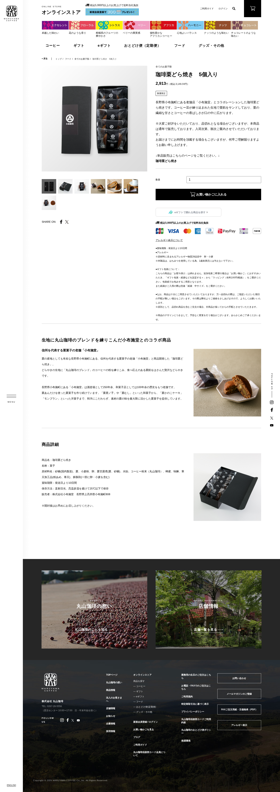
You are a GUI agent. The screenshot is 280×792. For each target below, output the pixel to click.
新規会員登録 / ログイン (145, 722)
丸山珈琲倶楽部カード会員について (149, 754)
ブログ (136, 737)
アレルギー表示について (169, 240)
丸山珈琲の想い (114, 682)
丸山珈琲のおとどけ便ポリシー (196, 731)
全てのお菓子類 (81, 59)
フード (179, 45)
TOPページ (112, 674)
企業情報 (110, 723)
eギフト (104, 45)
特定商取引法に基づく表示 (195, 704)
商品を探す (139, 681)
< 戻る (45, 59)
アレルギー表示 (239, 725)
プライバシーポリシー (192, 711)
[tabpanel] (94, 118)
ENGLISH (11, 785)
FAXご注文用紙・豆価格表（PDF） (239, 709)
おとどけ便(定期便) (146, 707)
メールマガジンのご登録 (239, 694)
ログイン (223, 8)
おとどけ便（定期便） (142, 45)
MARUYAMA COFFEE (11, 13)
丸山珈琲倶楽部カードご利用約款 (196, 721)
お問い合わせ (239, 678)
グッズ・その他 (211, 45)
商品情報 (110, 690)
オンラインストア (142, 674)
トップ (58, 59)
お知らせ (110, 716)
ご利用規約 (187, 696)
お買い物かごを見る (143, 729)
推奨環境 (185, 740)
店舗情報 (110, 708)
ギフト (79, 45)
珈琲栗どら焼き (166, 161)
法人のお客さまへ (114, 699)
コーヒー (53, 45)
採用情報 (110, 731)
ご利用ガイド (207, 8)
